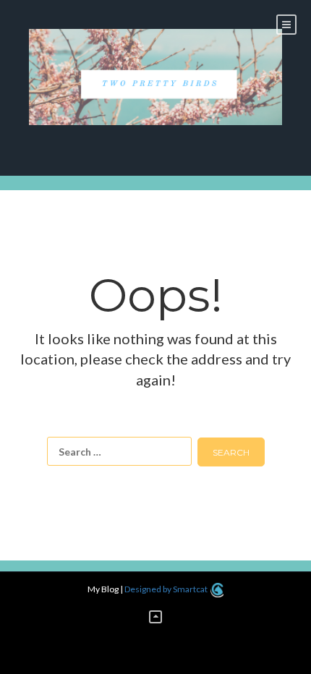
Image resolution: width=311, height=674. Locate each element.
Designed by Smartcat (166, 589)
